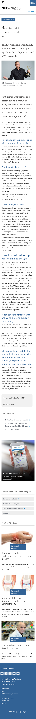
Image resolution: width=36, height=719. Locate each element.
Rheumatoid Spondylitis (11, 504)
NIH (14, 712)
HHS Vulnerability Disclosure (10, 694)
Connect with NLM (8, 669)
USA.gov (24, 712)
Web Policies (5, 688)
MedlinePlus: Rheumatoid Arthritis (16, 420)
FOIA (3, 691)
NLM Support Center (8, 698)
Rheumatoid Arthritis (8, 19)
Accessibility (5, 701)
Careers (4, 703)
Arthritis (5, 513)
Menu (32, 3)
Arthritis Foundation (11, 429)
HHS (18, 712)
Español (31, 11)
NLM (10, 712)
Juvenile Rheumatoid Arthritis (13, 508)
